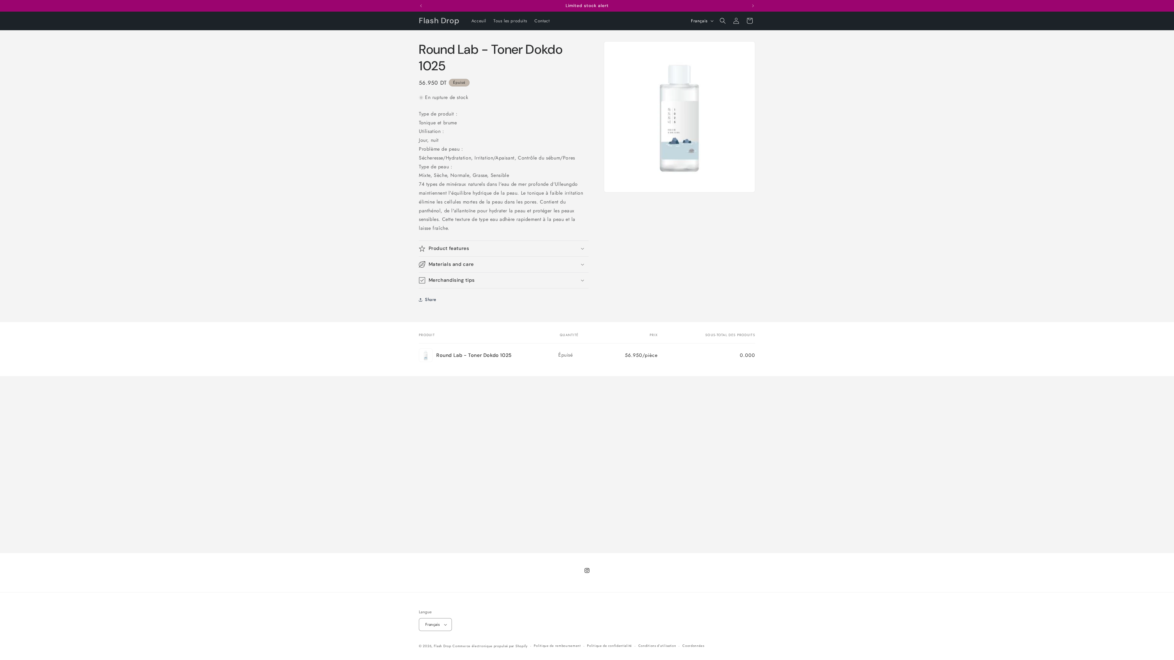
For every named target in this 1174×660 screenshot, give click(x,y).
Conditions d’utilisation (657, 645)
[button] (722, 21)
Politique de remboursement (557, 645)
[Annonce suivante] (753, 6)
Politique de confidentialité (609, 645)
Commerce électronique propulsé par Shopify (489, 646)
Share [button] (430, 299)
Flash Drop (442, 646)
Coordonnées (693, 645)
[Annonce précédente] (421, 6)
